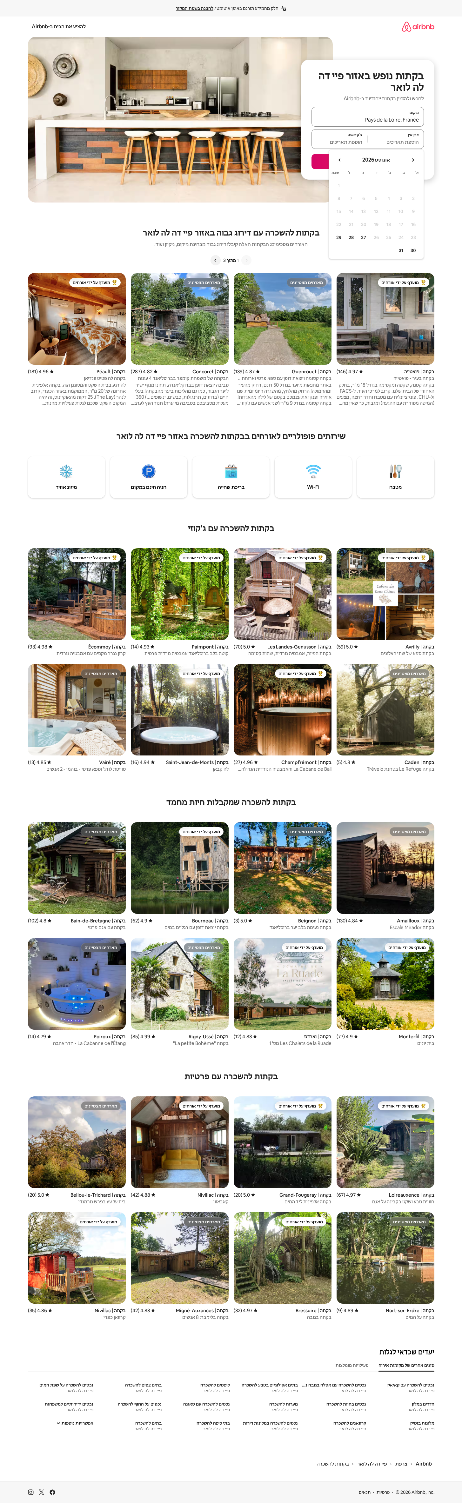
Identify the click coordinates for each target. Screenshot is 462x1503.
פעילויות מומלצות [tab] (352, 1365)
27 (363, 237)
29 (338, 237)
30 (413, 250)
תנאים (365, 1492)
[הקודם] (246, 260)
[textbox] (396, 142)
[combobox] (368, 119)
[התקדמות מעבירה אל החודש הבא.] (340, 160)
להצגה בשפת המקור (194, 8)
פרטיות (383, 1492)
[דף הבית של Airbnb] (418, 27)
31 (401, 250)
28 (351, 237)
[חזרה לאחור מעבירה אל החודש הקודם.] (413, 160)
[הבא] (216, 260)
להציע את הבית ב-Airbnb (59, 26)
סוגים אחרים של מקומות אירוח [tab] (406, 1365)
